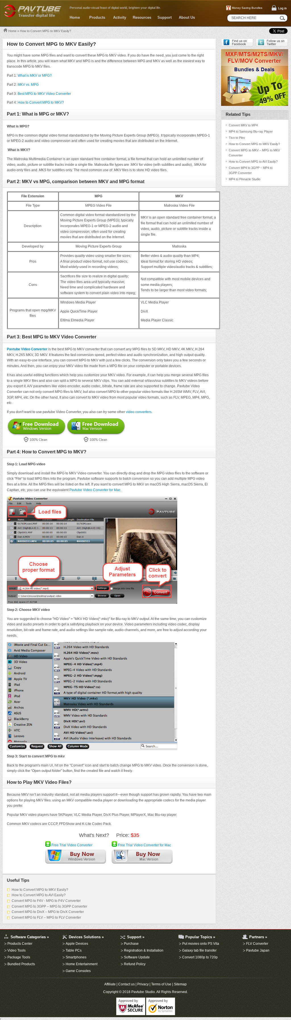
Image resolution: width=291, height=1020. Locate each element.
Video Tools (16, 950)
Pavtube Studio (143, 992)
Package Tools (18, 957)
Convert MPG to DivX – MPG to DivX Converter (48, 912)
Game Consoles (78, 971)
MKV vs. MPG (28, 85)
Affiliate (110, 984)
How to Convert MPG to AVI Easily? (39, 895)
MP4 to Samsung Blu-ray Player (251, 131)
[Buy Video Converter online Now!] (75, 858)
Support (164, 17)
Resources (142, 17)
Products (97, 17)
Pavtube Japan (257, 950)
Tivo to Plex (237, 137)
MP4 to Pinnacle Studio (244, 179)
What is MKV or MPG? (35, 76)
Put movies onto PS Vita (200, 944)
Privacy (143, 984)
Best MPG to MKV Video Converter (44, 94)
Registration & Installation (143, 950)
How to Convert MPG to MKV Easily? (40, 890)
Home (75, 17)
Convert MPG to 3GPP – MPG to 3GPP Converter (49, 906)
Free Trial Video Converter (71, 845)
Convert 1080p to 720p (200, 957)
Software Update (137, 957)
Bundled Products (21, 964)
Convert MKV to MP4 (243, 125)
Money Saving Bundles (247, 7)
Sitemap (180, 984)
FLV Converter (257, 944)
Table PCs (74, 950)
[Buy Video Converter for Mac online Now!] (142, 858)
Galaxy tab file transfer (199, 950)
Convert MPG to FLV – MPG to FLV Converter (46, 918)
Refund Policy (135, 964)
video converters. (139, 412)
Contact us (126, 984)
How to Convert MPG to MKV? (41, 102)
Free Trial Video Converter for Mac (144, 845)
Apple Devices (77, 944)
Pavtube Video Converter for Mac (94, 490)
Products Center (19, 944)
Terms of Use (161, 984)
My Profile (3, 926)
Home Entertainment (81, 964)
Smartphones (76, 957)
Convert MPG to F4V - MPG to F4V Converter (46, 901)
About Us (187, 17)
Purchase (131, 944)
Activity (119, 17)
